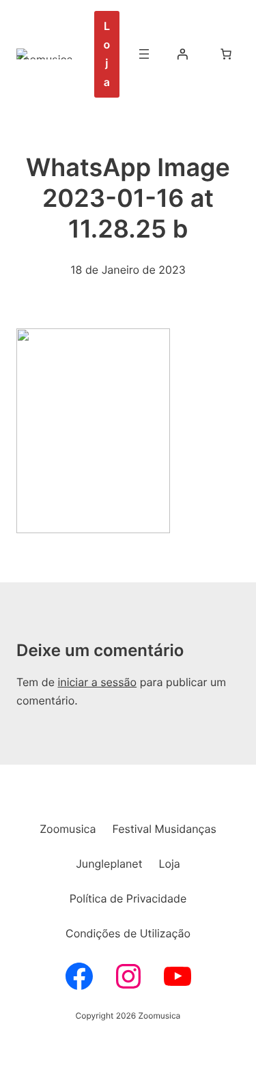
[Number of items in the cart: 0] (226, 54)
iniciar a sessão (97, 682)
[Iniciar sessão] (182, 54)
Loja (107, 54)
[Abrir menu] (144, 54)
